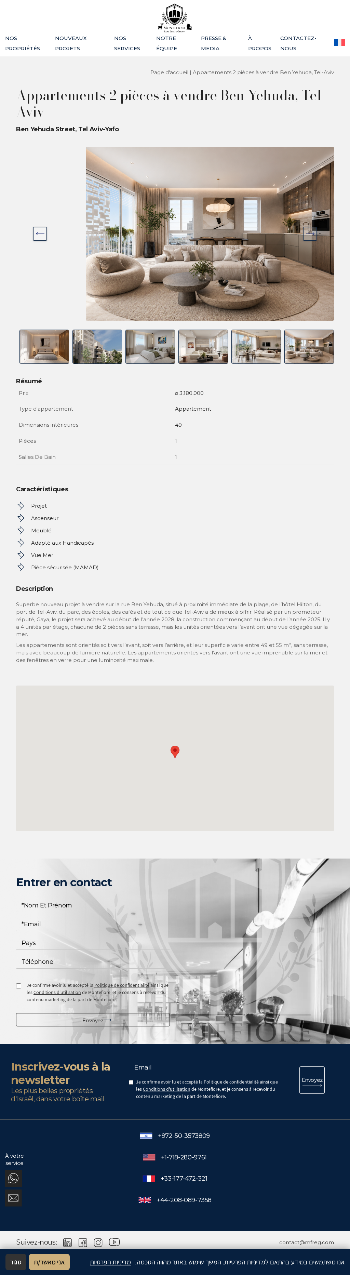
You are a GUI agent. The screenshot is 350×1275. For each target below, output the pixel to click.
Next (40, 234)
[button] (175, 752)
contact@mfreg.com (306, 1242)
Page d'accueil (169, 72)
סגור (16, 1262)
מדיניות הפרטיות (110, 1262)
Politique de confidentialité (121, 985)
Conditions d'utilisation (57, 992)
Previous (310, 234)
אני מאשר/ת (49, 1262)
